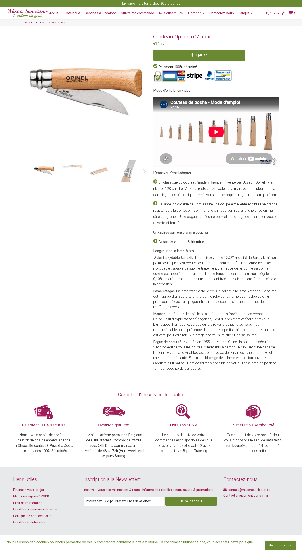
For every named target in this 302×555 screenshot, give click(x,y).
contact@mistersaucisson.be (248, 490)
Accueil (54, 13)
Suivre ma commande (137, 13)
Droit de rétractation (27, 503)
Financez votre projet (28, 490)
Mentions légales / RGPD (31, 496)
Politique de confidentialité (32, 516)
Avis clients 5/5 (171, 13)
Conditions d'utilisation (29, 522)
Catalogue (72, 13)
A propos (195, 13)
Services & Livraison (101, 13)
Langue (244, 13)
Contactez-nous (221, 13)
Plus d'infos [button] (16, 548)
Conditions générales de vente (35, 509)
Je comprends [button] (280, 545)
